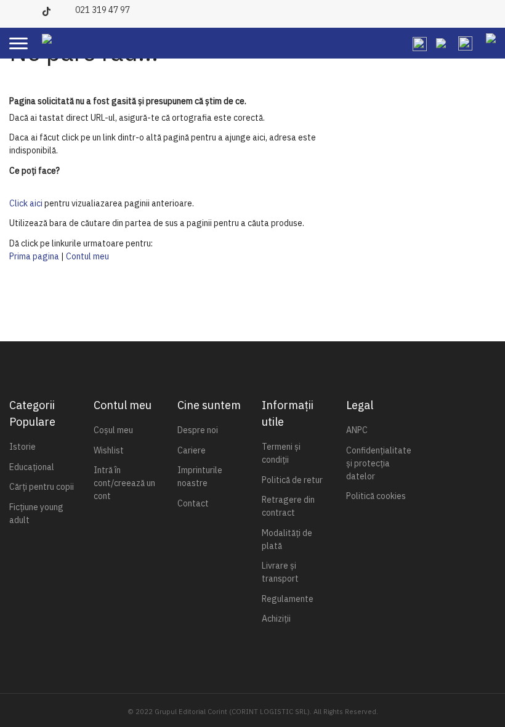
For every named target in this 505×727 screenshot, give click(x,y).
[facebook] (16, 9)
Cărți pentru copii (41, 486)
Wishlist (109, 450)
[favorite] (441, 42)
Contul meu (87, 256)
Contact (193, 503)
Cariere (191, 450)
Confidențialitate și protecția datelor (378, 463)
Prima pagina (34, 256)
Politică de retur (292, 479)
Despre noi (197, 430)
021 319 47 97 (102, 9)
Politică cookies (376, 496)
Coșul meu (113, 430)
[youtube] (66, 9)
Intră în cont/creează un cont (124, 483)
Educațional (31, 467)
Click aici (25, 203)
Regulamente (287, 598)
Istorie (22, 446)
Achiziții (276, 618)
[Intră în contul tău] (465, 42)
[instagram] (33, 9)
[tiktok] (49, 9)
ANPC (357, 430)
